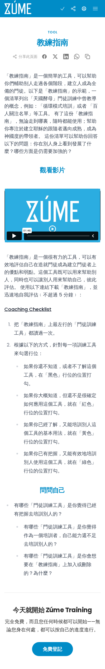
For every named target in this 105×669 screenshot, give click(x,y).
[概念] (73, 8)
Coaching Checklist (27, 309)
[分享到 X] (55, 56)
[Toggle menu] (95, 8)
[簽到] (62, 8)
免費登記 (52, 649)
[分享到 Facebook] (44, 56)
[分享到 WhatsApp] (77, 56)
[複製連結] (87, 56)
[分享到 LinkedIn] (66, 56)
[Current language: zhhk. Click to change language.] (84, 8)
